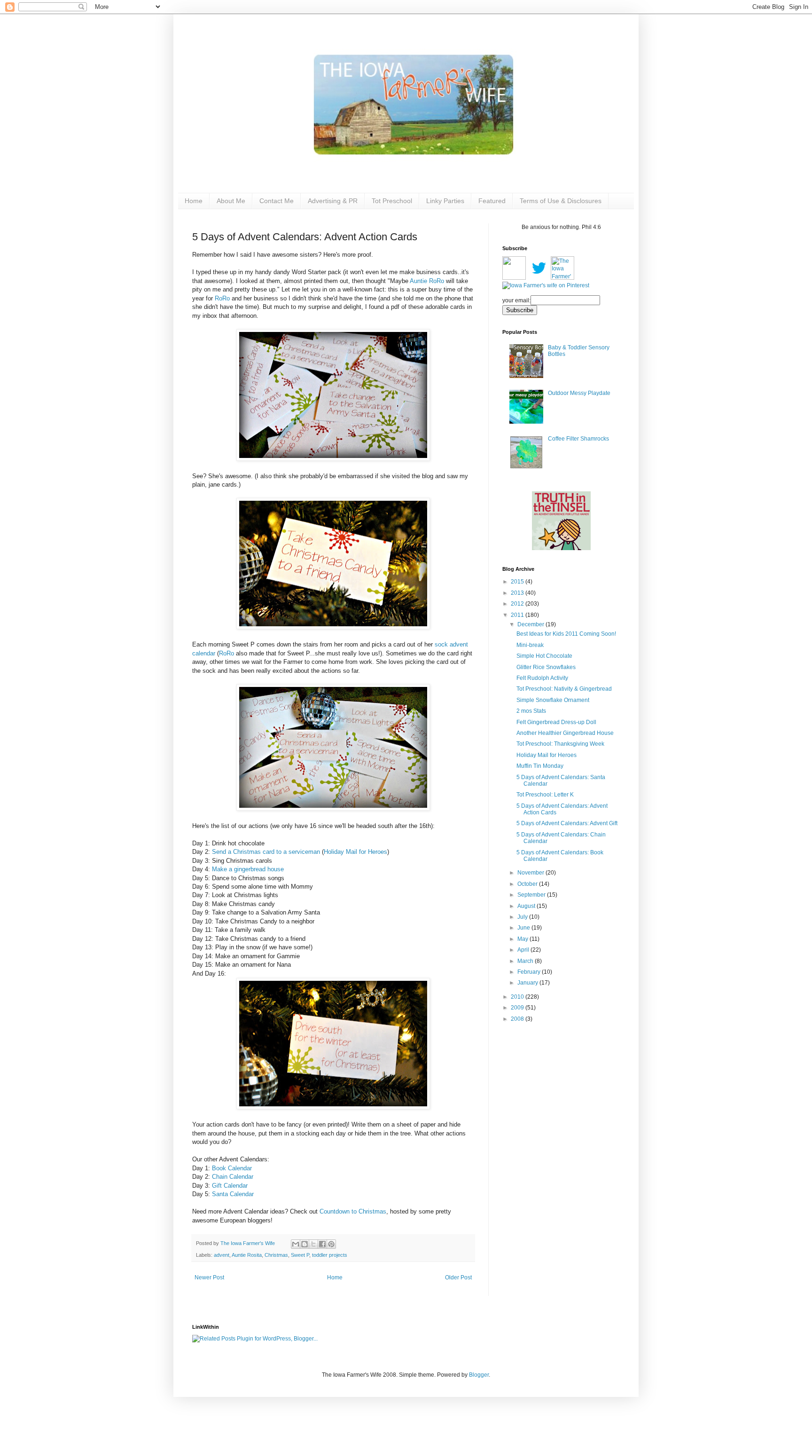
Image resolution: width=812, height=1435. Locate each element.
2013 (518, 593)
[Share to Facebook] (322, 1244)
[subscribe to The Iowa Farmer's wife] (514, 278)
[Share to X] (313, 1244)
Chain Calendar (232, 1176)
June (524, 927)
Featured (492, 201)
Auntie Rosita (247, 1255)
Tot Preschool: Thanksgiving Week (560, 744)
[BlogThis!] (304, 1244)
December (531, 624)
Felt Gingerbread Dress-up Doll (556, 722)
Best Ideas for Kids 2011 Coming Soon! (566, 634)
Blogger (479, 1375)
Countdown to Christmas (353, 1211)
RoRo (222, 298)
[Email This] (295, 1244)
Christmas (276, 1255)
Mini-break (530, 645)
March (526, 961)
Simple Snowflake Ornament (552, 700)
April (524, 949)
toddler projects (329, 1255)
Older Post (458, 1277)
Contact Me (276, 201)
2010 (518, 996)
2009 (518, 1007)
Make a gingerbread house (248, 869)
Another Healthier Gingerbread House (565, 733)
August (527, 906)
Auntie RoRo (427, 280)
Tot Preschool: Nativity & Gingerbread (564, 689)
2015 (518, 581)
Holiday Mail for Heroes (355, 851)
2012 (518, 603)
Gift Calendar (230, 1185)
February (529, 972)
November (531, 872)
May (523, 939)
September (532, 894)
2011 (518, 615)
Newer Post (209, 1277)
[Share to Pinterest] (331, 1244)
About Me (231, 201)
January (528, 982)
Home (194, 201)
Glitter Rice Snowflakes (546, 667)
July (523, 917)
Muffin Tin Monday (539, 766)
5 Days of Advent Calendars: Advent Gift (566, 823)
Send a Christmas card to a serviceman (266, 851)
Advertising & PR (333, 201)
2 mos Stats (531, 711)
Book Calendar (232, 1168)
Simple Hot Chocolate (544, 656)
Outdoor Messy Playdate (579, 393)
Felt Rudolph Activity (542, 678)
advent (221, 1255)
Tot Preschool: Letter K (545, 794)
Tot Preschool (392, 201)
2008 (518, 1019)
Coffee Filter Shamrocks (578, 438)
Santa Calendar (233, 1194)
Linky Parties (445, 201)
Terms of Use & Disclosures (560, 201)
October (528, 884)
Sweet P (300, 1255)
